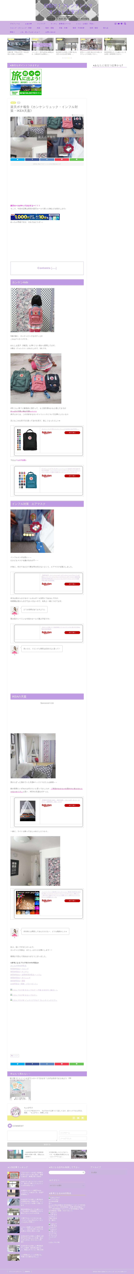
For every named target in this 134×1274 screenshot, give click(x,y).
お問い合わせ (51, 32)
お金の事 (28, 24)
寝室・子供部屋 (78, 28)
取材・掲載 (50, 28)
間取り (12, 32)
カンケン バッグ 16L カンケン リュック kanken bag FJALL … (60, 429)
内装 (38, 28)
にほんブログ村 (54, 1242)
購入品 (105, 28)
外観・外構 (63, 28)
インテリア (41, 24)
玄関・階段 (94, 28)
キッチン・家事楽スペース (61, 24)
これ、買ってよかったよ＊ (30, 32)
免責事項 (27, 1271)
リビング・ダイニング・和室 (21, 28)
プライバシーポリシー (15, 1271)
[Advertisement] (47, 186)
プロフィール (15, 24)
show (54, 268)
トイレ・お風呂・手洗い (85, 24)
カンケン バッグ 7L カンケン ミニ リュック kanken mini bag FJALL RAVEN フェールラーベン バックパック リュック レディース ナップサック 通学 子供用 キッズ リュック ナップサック (61, 470)
